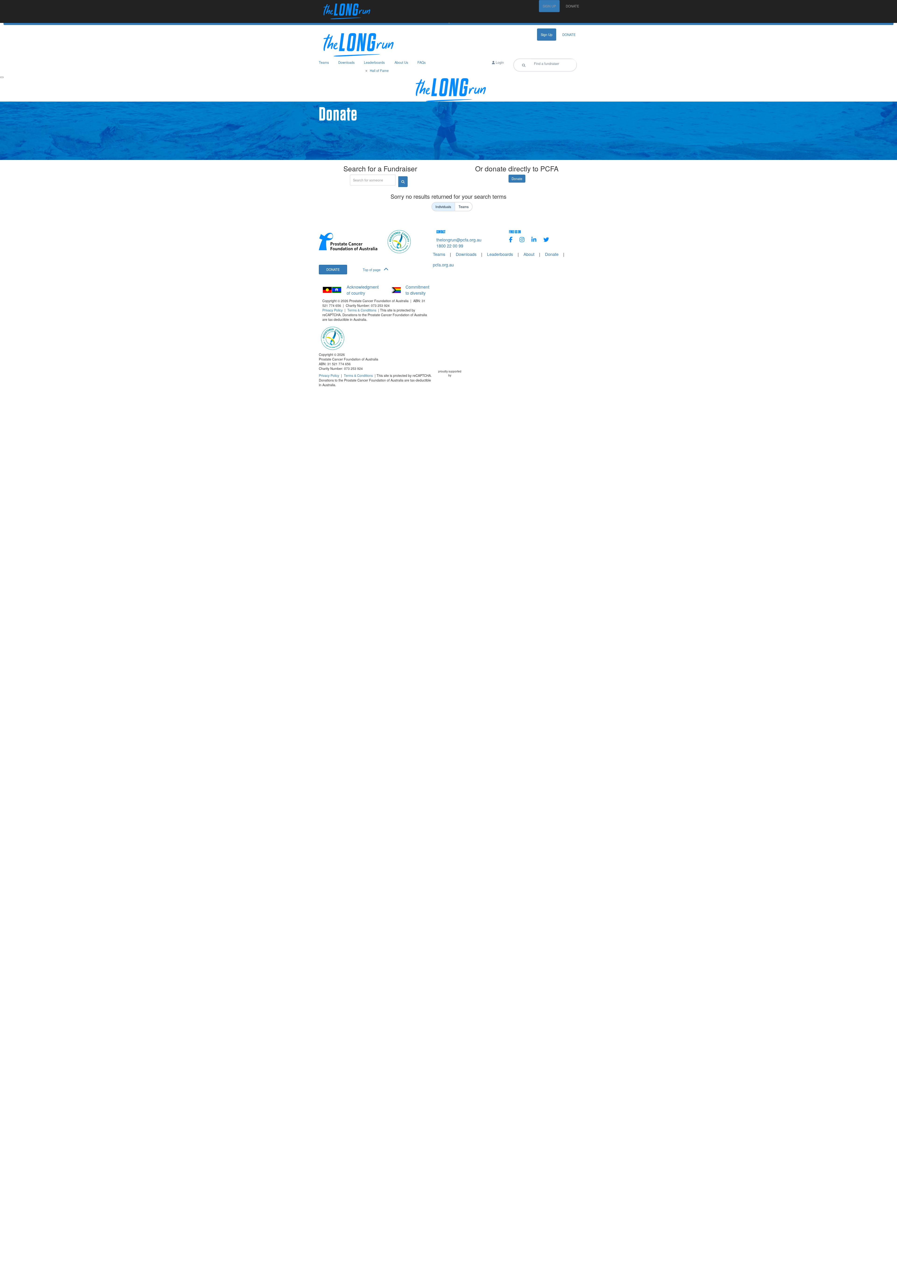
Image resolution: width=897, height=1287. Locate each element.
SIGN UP (549, 6)
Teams (464, 206)
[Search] (523, 65)
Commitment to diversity (417, 290)
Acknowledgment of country (363, 290)
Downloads (466, 254)
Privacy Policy (332, 310)
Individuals (443, 206)
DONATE (572, 6)
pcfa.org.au (443, 265)
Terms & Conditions (361, 310)
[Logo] (344, 11)
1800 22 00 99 (449, 246)
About (528, 254)
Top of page (372, 269)
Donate (517, 178)
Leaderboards (500, 254)
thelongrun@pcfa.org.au (458, 240)
